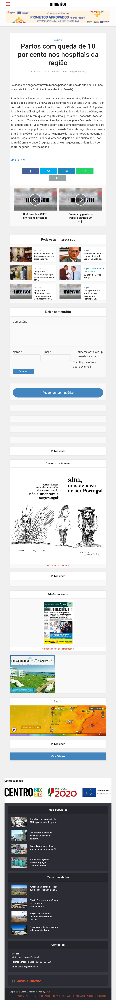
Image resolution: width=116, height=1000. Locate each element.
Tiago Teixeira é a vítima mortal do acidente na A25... (44, 847)
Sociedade (90, 271)
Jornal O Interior (29, 981)
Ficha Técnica (37, 996)
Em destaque (98, 268)
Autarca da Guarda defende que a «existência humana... (43, 888)
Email (47, 351)
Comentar (56, 71)
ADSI (47, 992)
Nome (17, 351)
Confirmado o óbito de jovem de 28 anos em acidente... (41, 835)
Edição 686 (19, 160)
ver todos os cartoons (58, 565)
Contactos (60, 996)
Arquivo (58, 40)
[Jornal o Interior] (58, 3)
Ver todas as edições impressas (58, 649)
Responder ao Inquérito (58, 392)
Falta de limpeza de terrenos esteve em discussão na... (44, 256)
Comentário (20, 321)
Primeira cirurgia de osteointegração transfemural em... (39, 862)
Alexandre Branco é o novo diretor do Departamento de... (93, 256)
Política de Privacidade (96, 996)
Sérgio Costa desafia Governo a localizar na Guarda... (41, 916)
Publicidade (50, 996)
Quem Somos (23, 996)
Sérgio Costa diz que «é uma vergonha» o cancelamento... (44, 903)
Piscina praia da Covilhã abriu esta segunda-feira (44, 928)
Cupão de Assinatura (76, 996)
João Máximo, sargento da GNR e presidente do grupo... (44, 820)
